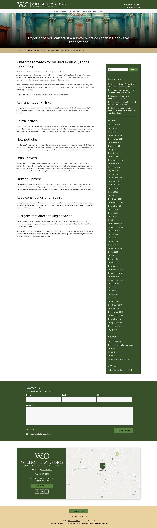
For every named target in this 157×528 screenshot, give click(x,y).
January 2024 (115, 181)
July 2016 (113, 330)
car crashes (61, 234)
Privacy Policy (70, 523)
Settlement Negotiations (120, 359)
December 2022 (116, 202)
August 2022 (115, 209)
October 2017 (115, 277)
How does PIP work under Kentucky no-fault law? (119, 97)
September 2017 (116, 280)
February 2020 (116, 248)
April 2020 (114, 245)
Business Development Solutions (88, 523)
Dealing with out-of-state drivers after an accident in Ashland (122, 85)
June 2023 (114, 192)
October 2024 (115, 164)
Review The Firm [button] (78, 511)
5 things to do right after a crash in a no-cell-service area (122, 103)
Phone (99, 395)
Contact (100, 11)
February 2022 (116, 220)
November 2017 (116, 273)
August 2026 (115, 125)
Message (29, 405)
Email (65, 395)
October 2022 (115, 206)
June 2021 (114, 234)
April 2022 (114, 217)
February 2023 (116, 199)
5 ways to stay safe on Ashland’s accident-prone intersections (121, 91)
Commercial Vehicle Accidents (122, 345)
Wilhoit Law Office (34, 72)
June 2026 (114, 128)
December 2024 (116, 160)
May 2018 (114, 252)
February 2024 (116, 178)
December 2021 (116, 224)
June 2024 (114, 171)
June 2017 (114, 291)
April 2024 (114, 174)
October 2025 (115, 142)
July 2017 (113, 287)
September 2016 (116, 322)
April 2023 (114, 195)
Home (56, 11)
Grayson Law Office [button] (42, 486)
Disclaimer (30, 429)
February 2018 (116, 262)
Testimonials (87, 11)
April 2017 (114, 298)
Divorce (113, 349)
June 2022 (114, 213)
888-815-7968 (133, 4)
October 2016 (115, 319)
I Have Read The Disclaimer (41, 434)
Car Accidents (59, 72)
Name (28, 395)
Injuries (113, 356)
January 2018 (115, 266)
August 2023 (115, 188)
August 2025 (115, 146)
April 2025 (114, 153)
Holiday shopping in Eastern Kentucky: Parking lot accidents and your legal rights (122, 110)
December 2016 (116, 312)
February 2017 (116, 305)
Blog (94, 11)
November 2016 (116, 315)
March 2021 (114, 241)
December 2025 (116, 139)
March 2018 (114, 259)
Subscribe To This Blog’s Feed (120, 370)
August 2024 (115, 167)
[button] (155, 515)
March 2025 (114, 156)
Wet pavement (41, 110)
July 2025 (113, 149)
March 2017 (114, 301)
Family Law (114, 352)
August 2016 (115, 326)
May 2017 (114, 294)
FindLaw (105, 523)
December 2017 (116, 269)
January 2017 (115, 308)
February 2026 (116, 135)
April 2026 (114, 132)
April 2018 (114, 255)
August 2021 (115, 231)
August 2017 (115, 284)
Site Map (61, 523)
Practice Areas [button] (74, 11)
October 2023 (115, 185)
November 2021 (116, 227)
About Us (63, 11)
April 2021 (114, 238)
